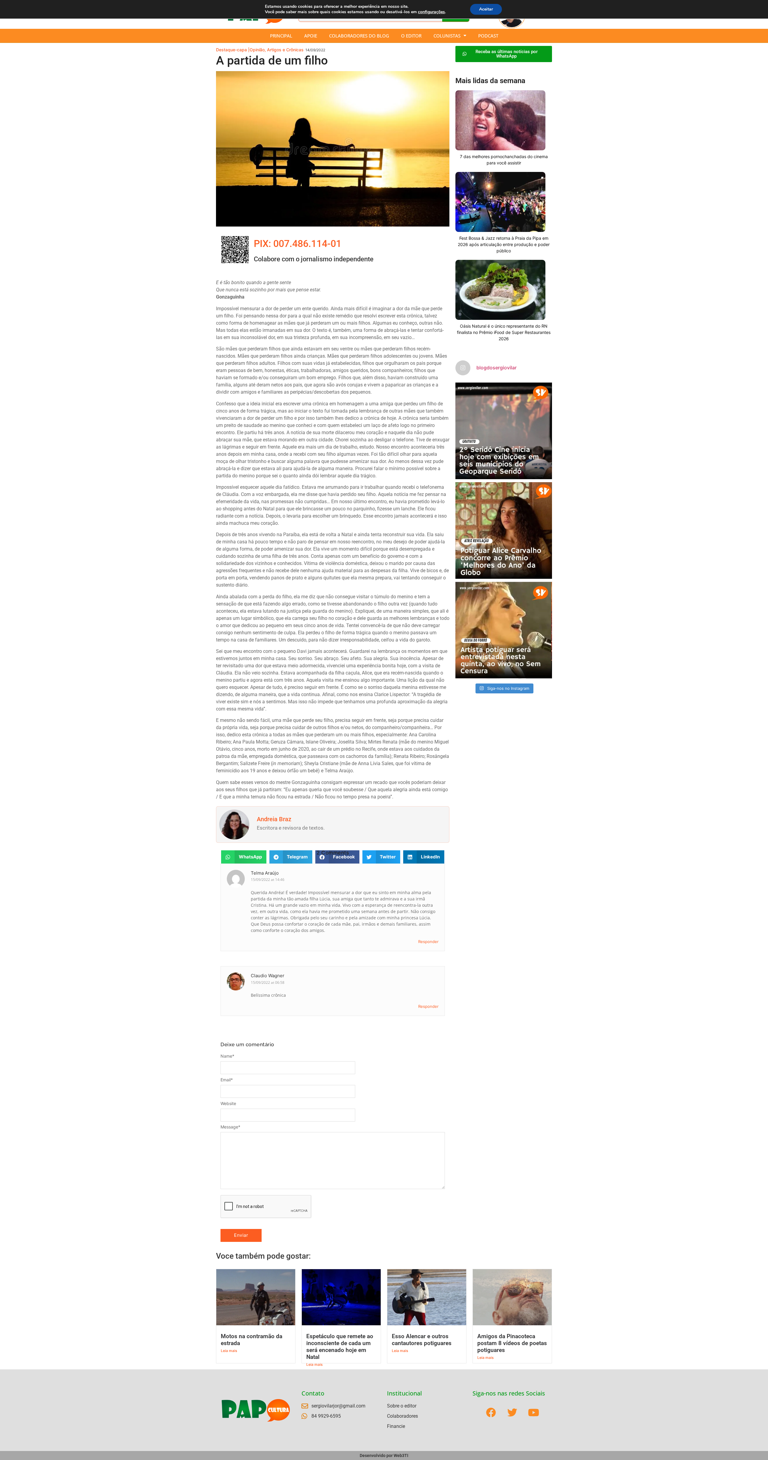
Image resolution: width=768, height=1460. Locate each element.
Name (227, 1056)
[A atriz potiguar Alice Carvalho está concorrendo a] (503, 530)
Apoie (310, 36)
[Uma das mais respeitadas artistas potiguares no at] (503, 630)
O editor (411, 36)
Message (230, 1127)
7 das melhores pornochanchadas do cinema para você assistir (504, 159)
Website (228, 1103)
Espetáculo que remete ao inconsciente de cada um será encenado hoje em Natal (339, 1346)
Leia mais (229, 1350)
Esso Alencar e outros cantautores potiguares (422, 1340)
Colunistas (447, 36)
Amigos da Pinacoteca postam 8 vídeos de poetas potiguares (512, 1343)
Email (226, 1080)
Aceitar (486, 9)
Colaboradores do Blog (359, 36)
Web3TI (401, 1455)
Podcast (488, 36)
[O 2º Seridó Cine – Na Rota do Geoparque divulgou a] (503, 431)
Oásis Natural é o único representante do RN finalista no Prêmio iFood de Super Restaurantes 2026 (503, 332)
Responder (428, 941)
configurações (431, 12)
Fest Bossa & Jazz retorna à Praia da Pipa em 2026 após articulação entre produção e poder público (504, 244)
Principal (281, 36)
